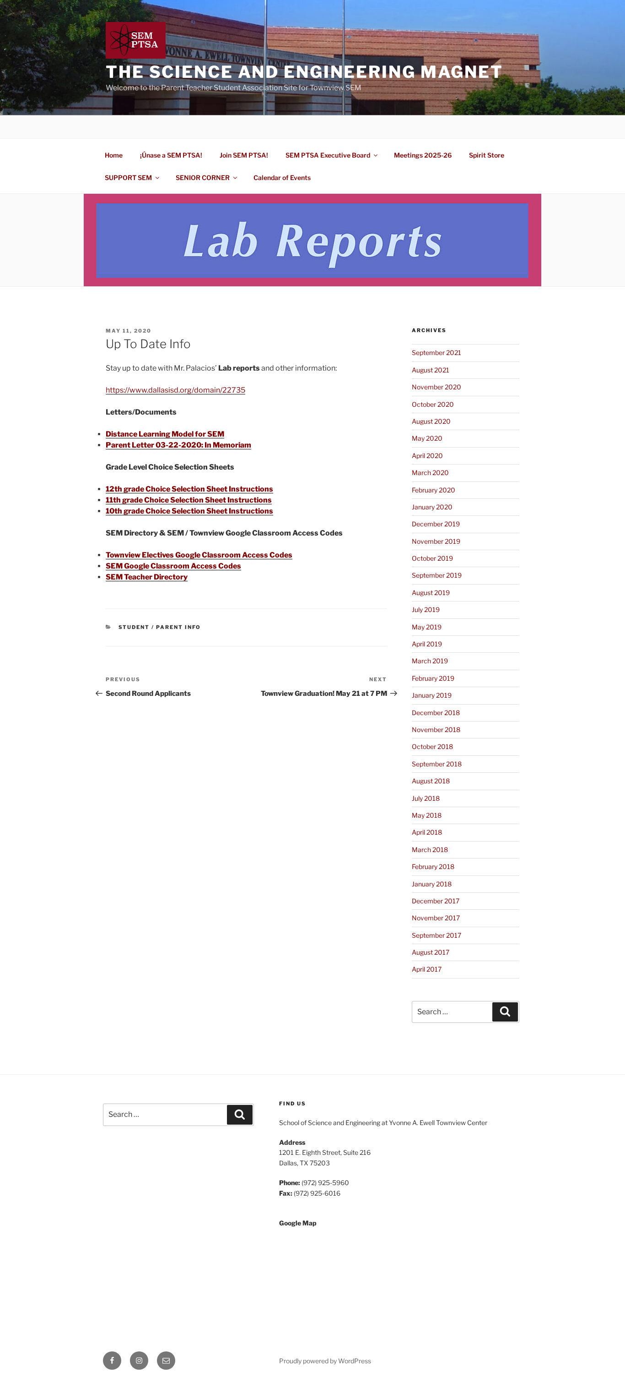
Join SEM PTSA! (244, 155)
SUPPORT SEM (128, 177)
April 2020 (427, 455)
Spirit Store (486, 155)
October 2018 (432, 746)
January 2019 (432, 695)
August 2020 (431, 421)
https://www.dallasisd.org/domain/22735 (175, 390)
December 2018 (436, 712)
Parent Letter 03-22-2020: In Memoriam (178, 445)
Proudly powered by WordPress (325, 1361)
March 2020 (430, 472)
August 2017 (430, 952)
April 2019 (427, 644)
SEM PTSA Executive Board (328, 155)
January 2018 (432, 884)
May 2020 (427, 438)
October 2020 (433, 404)
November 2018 (436, 729)
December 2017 (435, 901)
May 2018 (427, 815)
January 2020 (432, 507)
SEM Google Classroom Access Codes (173, 566)
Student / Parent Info (160, 627)
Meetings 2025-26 (423, 155)
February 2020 (433, 490)
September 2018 (437, 764)
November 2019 (436, 541)
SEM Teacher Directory (147, 577)
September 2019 (437, 575)
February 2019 (433, 678)
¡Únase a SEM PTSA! (171, 155)
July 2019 (426, 609)
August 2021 (430, 370)
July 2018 (426, 798)
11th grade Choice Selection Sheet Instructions (189, 500)
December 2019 (436, 524)
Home (114, 155)
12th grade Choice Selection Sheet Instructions (189, 489)
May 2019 (427, 627)
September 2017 (436, 935)
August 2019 (431, 592)
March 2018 (430, 849)
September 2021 (436, 352)
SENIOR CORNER (203, 177)
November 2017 (436, 918)
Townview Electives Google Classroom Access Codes (199, 555)
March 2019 (430, 661)
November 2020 (436, 387)
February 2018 (433, 866)
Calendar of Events (282, 177)
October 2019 (432, 558)
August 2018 (431, 781)
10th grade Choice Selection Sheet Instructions (189, 511)
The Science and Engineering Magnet (304, 72)
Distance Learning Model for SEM (165, 434)
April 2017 (427, 969)
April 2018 (427, 832)
